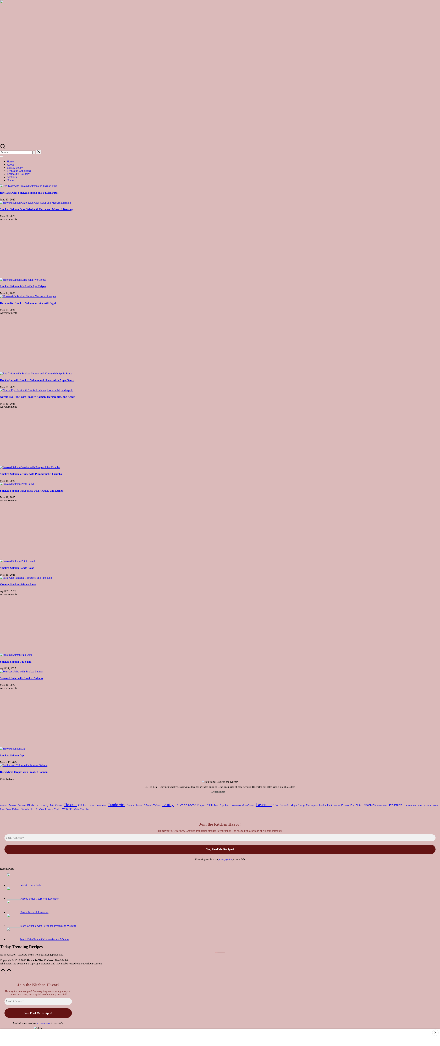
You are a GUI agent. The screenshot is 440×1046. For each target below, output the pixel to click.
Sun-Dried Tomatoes (44, 809)
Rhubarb (427, 805)
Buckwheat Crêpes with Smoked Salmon (24, 772)
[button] (33, 152)
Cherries (58, 805)
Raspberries (417, 805)
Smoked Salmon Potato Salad (17, 567)
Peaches (336, 805)
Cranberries (116, 805)
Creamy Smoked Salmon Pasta (18, 584)
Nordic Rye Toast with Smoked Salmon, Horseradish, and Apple (37, 396)
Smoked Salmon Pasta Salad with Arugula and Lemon (31, 490)
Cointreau (101, 805)
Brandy (44, 805)
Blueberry (32, 805)
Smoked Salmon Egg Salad (15, 661)
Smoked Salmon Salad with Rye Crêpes (23, 286)
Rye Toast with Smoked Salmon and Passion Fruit (29, 192)
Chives (91, 805)
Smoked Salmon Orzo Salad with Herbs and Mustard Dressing (36, 209)
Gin (227, 805)
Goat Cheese (248, 805)
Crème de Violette (152, 805)
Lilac (275, 805)
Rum (2, 809)
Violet (57, 809)
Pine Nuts (355, 805)
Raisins (408, 805)
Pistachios (369, 805)
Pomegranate (382, 805)
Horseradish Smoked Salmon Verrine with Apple (28, 303)
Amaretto (12, 805)
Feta (216, 805)
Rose (435, 805)
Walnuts (67, 809)
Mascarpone (312, 805)
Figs (222, 805)
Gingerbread (236, 805)
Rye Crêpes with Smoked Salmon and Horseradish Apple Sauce (37, 380)
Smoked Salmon (12, 809)
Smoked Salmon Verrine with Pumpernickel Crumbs (31, 473)
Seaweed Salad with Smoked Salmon (21, 678)
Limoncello (284, 805)
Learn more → (220, 791)
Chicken (82, 805)
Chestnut (70, 805)
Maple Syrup (297, 805)
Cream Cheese (134, 805)
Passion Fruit (325, 805)
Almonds (3, 805)
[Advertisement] (220, 249)
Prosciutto (395, 805)
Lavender (264, 804)
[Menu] (1, 156)
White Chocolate (82, 809)
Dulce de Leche (185, 805)
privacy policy (225, 859)
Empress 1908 (205, 805)
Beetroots (22, 805)
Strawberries (27, 809)
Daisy (168, 804)
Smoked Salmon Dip (12, 755)
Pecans (345, 805)
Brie (52, 805)
